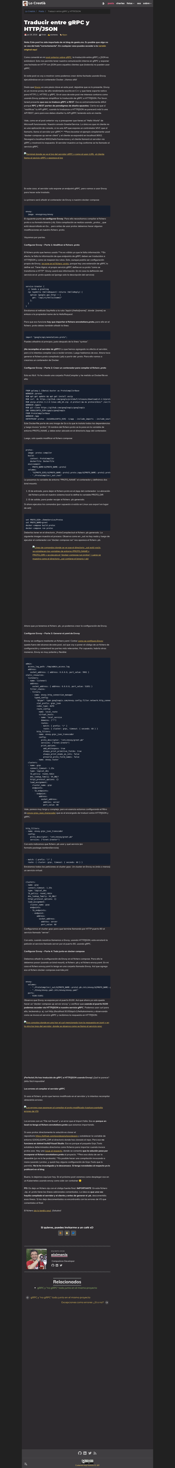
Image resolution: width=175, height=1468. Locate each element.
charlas (120, 3)
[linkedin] (57, 1266)
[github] (53, 1266)
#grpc (64, 35)
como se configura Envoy (90, 640)
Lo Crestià (30, 11)
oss (139, 3)
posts (111, 3)
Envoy (38, 87)
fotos (129, 3)
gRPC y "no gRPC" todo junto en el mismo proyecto (67, 1288)
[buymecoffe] (67, 1233)
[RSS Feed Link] (95, 1454)
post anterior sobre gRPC (59, 57)
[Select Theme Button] (103, 3)
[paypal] (73, 1233)
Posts (41, 11)
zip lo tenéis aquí (42, 1210)
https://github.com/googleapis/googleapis (57, 1136)
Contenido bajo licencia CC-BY (87, 1465)
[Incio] (25, 3)
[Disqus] (67, 1341)
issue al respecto (53, 1150)
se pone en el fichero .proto (55, 263)
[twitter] (61, 1266)
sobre (146, 3)
